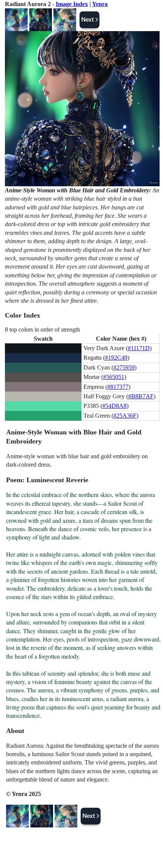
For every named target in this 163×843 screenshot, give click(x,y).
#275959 (124, 367)
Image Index (72, 4)
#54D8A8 (114, 406)
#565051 (113, 377)
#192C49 (116, 357)
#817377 (118, 387)
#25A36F (124, 415)
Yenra (100, 4)
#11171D (139, 348)
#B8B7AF (141, 396)
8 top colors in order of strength (42, 329)
